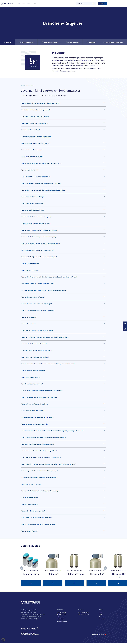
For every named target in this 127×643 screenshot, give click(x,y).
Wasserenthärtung (31, 570)
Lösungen (20, 3)
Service (29, 3)
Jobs (35, 3)
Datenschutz (102, 617)
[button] (21, 568)
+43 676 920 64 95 (83, 612)
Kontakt (102, 3)
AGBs (100, 615)
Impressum (102, 619)
